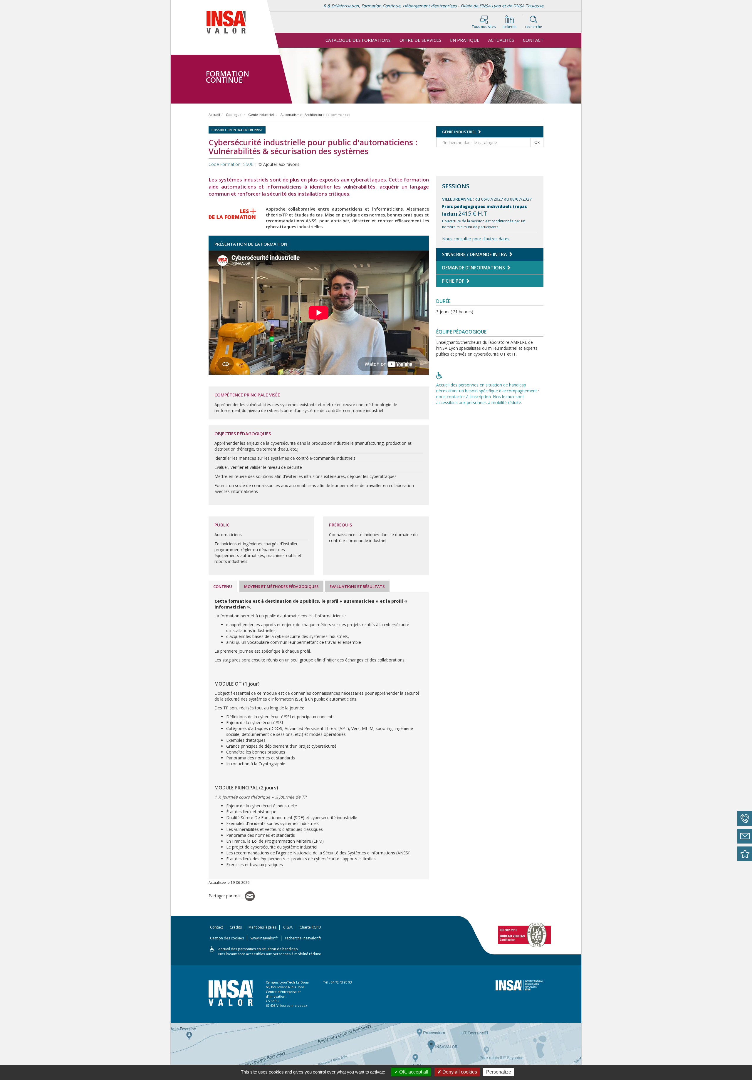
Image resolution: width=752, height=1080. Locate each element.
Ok (537, 142)
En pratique (464, 40)
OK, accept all (413, 1071)
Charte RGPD (310, 927)
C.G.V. (288, 927)
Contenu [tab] (222, 586)
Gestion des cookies (227, 938)
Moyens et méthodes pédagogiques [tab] (281, 586)
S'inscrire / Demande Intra (475, 254)
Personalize (498, 1071)
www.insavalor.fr (264, 938)
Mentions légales (262, 927)
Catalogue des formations (358, 40)
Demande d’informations (474, 267)
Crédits (236, 927)
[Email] (250, 896)
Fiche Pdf (453, 281)
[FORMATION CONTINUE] (231, 51)
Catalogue (233, 114)
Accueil (214, 114)
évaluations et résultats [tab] (357, 586)
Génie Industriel (261, 114)
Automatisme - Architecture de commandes (315, 114)
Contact (533, 40)
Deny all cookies (459, 1071)
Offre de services (420, 40)
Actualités (501, 40)
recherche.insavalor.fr (303, 938)
